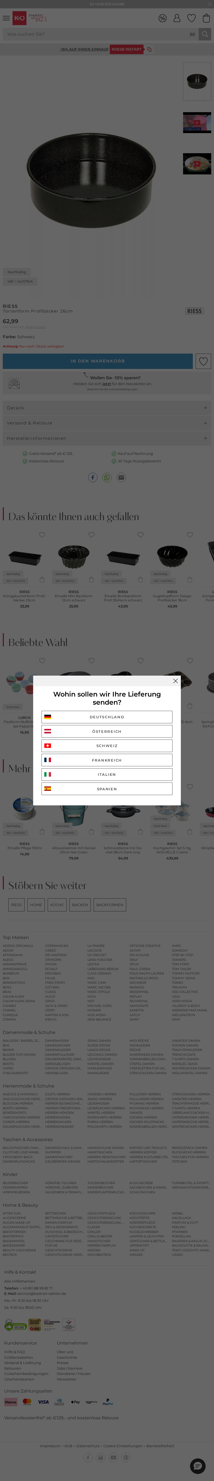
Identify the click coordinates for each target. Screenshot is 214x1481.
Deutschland (107, 717)
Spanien (107, 789)
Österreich (107, 731)
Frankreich (107, 760)
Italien (107, 774)
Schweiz (107, 745)
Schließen (175, 681)
